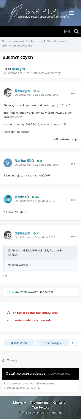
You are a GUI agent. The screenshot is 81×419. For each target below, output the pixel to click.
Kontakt (59, 402)
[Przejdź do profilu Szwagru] (7, 92)
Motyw (18, 402)
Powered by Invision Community (40, 412)
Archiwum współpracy (45, 73)
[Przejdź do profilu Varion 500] (7, 162)
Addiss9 (56, 250)
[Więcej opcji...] (73, 93)
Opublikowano (37, 94)
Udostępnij (20, 343)
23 (38, 90)
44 (37, 197)
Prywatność (39, 402)
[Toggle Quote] (10, 250)
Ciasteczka (40, 407)
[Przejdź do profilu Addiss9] (7, 199)
